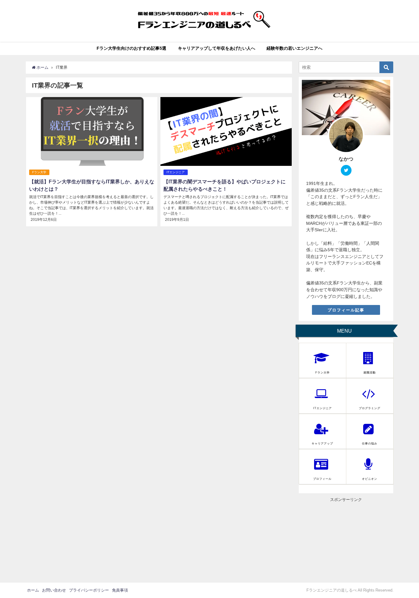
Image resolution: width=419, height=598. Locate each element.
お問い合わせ (54, 590)
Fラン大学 (39, 172)
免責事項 (120, 590)
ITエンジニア (176, 172)
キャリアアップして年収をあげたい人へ (216, 48)
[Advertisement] (346, 540)
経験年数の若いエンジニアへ (294, 48)
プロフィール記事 (346, 310)
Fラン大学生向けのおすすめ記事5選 (131, 48)
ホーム (33, 590)
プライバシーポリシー (89, 590)
